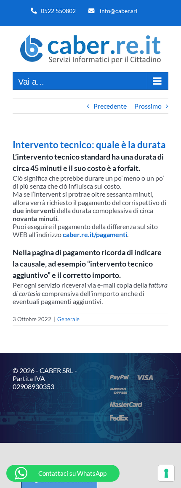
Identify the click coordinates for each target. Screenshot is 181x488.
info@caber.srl (119, 10)
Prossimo (148, 106)
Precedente (110, 106)
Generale (68, 319)
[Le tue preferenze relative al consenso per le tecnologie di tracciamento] (166, 473)
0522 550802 (58, 10)
